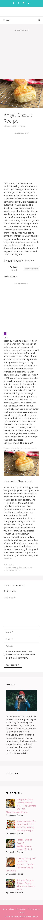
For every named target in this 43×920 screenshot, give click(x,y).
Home (5, 909)
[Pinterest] (24, 3)
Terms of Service (34, 909)
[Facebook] (13, 3)
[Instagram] (18, 3)
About (11, 909)
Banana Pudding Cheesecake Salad (19, 568)
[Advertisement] (21, 56)
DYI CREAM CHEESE (13, 570)
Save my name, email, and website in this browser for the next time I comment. (21, 654)
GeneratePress (32, 916)
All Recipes (10, 565)
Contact (21, 912)
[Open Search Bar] (39, 20)
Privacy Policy (21, 909)
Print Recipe (31, 269)
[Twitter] (29, 3)
